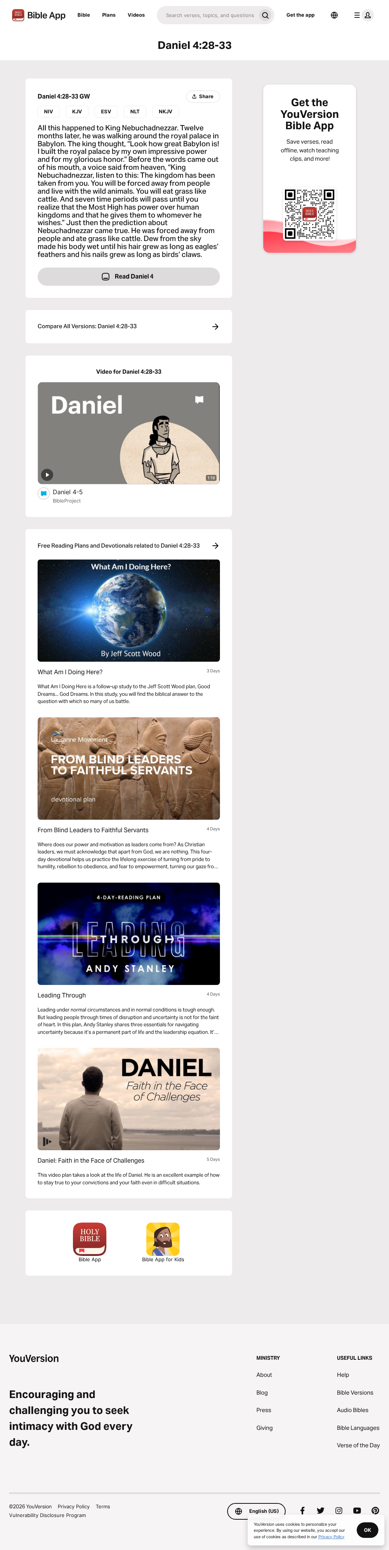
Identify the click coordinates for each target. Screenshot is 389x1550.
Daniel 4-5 (74, 492)
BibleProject (67, 501)
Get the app (300, 15)
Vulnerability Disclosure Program (47, 1515)
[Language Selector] (334, 15)
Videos (136, 15)
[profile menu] (362, 15)
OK (367, 1530)
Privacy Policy (74, 1506)
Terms (103, 1506)
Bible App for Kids (163, 1259)
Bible (83, 15)
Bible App (90, 1259)
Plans (108, 15)
